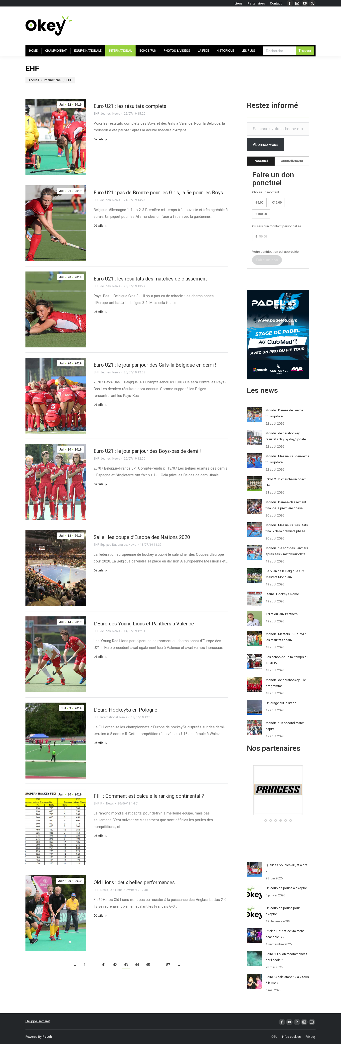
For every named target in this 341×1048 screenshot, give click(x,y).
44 (137, 965)
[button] (265, 820)
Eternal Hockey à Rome (282, 594)
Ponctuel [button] (261, 161)
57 (168, 965)
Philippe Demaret (37, 1021)
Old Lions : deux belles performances (134, 882)
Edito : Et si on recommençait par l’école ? (286, 957)
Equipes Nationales (113, 544)
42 (115, 965)
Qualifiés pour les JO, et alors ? (286, 868)
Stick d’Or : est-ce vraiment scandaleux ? (285, 934)
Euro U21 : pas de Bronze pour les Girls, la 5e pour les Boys (158, 193)
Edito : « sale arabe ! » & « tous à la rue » (287, 980)
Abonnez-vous (265, 144)
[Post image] (254, 414)
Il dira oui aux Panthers (282, 614)
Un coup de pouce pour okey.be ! (283, 911)
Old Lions (116, 890)
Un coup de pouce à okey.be (286, 888)
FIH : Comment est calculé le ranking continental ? (149, 796)
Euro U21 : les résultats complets (130, 106)
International (109, 717)
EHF (96, 113)
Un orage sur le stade (281, 703)
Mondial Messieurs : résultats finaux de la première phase (287, 528)
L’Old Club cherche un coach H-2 (286, 482)
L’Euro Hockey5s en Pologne (125, 710)
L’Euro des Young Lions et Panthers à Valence (144, 624)
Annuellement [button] (292, 161)
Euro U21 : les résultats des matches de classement (150, 279)
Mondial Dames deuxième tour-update (284, 413)
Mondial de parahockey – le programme (286, 683)
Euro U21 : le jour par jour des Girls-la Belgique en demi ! (155, 365)
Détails (98, 139)
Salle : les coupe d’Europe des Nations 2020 (142, 537)
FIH (102, 803)
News (116, 113)
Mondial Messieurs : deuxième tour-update (287, 459)
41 (104, 965)
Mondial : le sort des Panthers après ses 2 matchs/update (287, 551)
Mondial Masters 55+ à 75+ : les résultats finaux (286, 637)
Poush (47, 1037)
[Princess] (278, 814)
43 (126, 965)
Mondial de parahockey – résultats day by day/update (286, 436)
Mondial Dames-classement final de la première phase (286, 505)
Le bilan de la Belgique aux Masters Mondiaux (285, 574)
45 (148, 965)
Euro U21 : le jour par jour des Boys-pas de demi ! (147, 451)
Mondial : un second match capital (285, 726)
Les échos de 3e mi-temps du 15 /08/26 (287, 660)
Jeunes (105, 113)
